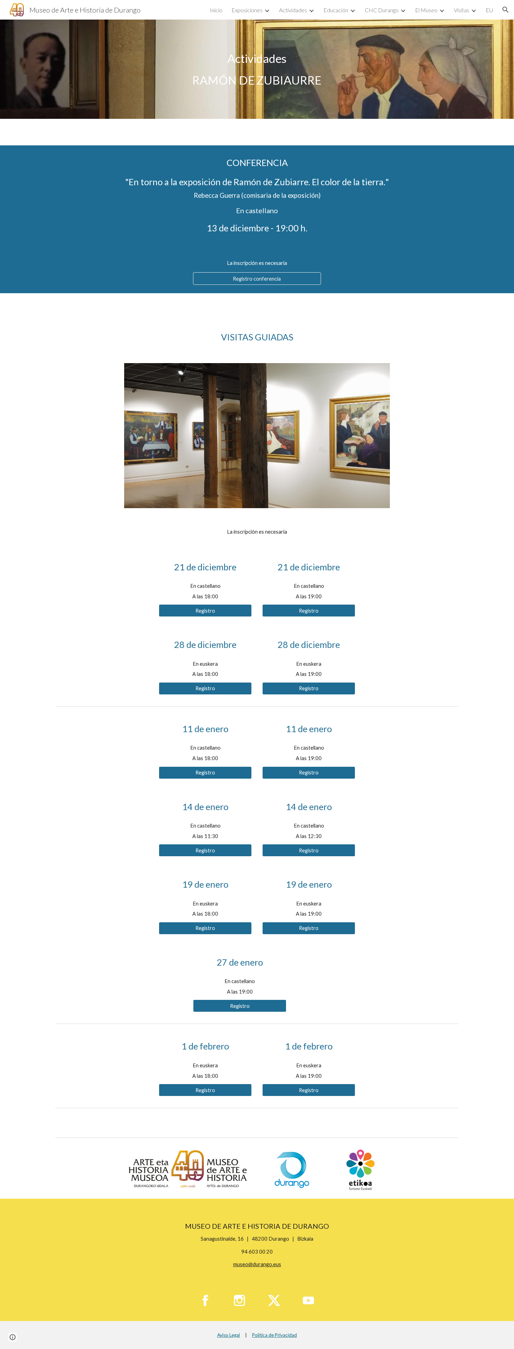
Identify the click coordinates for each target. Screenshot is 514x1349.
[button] (505, 9)
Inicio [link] (216, 10)
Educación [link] (335, 10)
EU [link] (489, 10)
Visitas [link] (461, 10)
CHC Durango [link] (382, 10)
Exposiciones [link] (247, 10)
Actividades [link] (293, 10)
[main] (257, 69)
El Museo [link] (426, 10)
